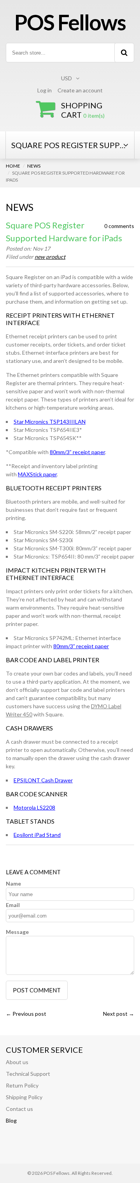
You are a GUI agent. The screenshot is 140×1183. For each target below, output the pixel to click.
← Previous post (26, 1013)
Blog (11, 1120)
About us (17, 1062)
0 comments (119, 226)
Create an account (80, 90)
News (33, 166)
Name (13, 883)
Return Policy (22, 1085)
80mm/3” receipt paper (77, 452)
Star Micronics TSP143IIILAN (50, 421)
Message (17, 931)
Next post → (118, 1013)
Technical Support (28, 1073)
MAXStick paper (37, 474)
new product (50, 256)
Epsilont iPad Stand (37, 834)
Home (13, 166)
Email (13, 905)
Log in (44, 90)
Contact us (19, 1108)
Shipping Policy (24, 1097)
